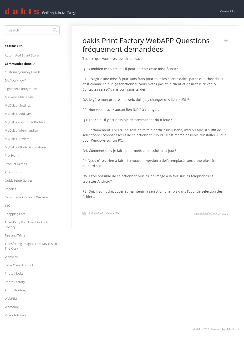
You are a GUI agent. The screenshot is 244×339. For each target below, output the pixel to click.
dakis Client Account (19, 265)
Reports (10, 189)
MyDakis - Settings (18, 105)
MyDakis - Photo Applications (25, 147)
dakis (199, 329)
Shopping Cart (15, 214)
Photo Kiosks (14, 273)
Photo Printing (15, 290)
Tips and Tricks (15, 235)
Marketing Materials (19, 97)
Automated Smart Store (22, 55)
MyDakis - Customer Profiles (25, 122)
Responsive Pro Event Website (26, 197)
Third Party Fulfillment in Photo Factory (27, 224)
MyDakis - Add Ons (18, 114)
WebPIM (11, 298)
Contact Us (228, 11)
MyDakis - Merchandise (21, 130)
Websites (11, 257)
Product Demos (16, 164)
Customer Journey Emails (22, 72)
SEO (7, 205)
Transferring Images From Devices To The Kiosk (31, 246)
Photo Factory (15, 282)
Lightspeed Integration (21, 89)
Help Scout (232, 329)
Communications (18, 64)
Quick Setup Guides (18, 180)
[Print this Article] (226, 40)
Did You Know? (15, 80)
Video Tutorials (15, 315)
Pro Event (12, 155)
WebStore (12, 307)
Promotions (13, 172)
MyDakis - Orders (17, 139)
